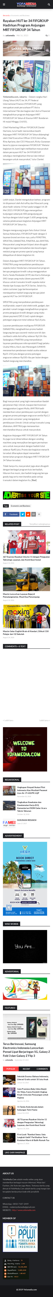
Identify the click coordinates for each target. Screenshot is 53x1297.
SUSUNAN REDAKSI (26, 820)
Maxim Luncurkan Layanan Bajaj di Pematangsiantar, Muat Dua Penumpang (21, 595)
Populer (10, 1069)
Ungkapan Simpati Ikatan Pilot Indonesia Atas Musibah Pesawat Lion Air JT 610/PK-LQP (32, 790)
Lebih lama (44, 720)
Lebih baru (8, 720)
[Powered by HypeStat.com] (16, 1278)
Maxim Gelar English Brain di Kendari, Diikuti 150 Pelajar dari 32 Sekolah (26, 632)
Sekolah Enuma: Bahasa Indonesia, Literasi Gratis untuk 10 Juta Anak (33, 1078)
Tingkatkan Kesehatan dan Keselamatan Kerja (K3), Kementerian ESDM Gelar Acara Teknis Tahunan (32, 806)
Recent (26, 1069)
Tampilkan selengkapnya (39, 524)
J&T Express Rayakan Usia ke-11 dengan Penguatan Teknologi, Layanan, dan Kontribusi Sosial (26, 558)
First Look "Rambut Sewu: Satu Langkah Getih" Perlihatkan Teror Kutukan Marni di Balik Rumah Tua (33, 1137)
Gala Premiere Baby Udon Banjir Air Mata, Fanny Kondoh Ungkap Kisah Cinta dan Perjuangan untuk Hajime (32, 1093)
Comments (42, 1069)
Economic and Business (20, 15)
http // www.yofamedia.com (23, 1210)
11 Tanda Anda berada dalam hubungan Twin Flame (30, 1108)
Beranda (6, 15)
